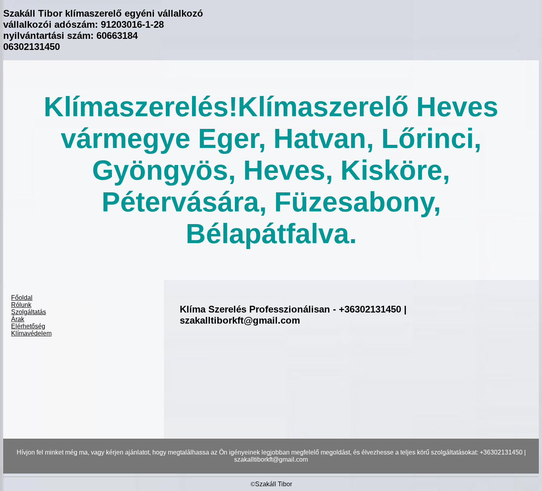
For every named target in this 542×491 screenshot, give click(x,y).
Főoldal (22, 297)
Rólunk (21, 304)
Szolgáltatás (28, 312)
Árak (17, 319)
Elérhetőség (28, 326)
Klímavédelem (31, 333)
